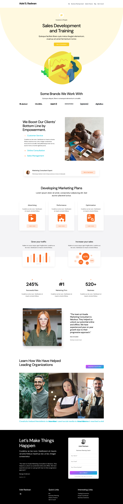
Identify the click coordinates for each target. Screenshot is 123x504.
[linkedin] (20, 494)
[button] (39, 135)
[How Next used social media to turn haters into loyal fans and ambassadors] (68, 374)
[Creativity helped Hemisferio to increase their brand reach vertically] (39, 374)
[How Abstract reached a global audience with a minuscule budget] (98, 374)
